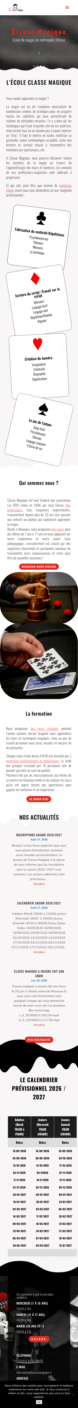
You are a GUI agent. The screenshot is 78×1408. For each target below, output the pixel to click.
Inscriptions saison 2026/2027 (39, 835)
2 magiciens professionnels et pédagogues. (39, 758)
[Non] (73, 1394)
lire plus (39, 884)
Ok (39, 1402)
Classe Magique (39, 31)
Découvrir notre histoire (39, 567)
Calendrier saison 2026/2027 (39, 903)
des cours (58, 529)
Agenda (39, 1339)
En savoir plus (38, 799)
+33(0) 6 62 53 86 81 (29, 1361)
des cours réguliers (45, 728)
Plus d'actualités (39, 1040)
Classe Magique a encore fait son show (39, 973)
